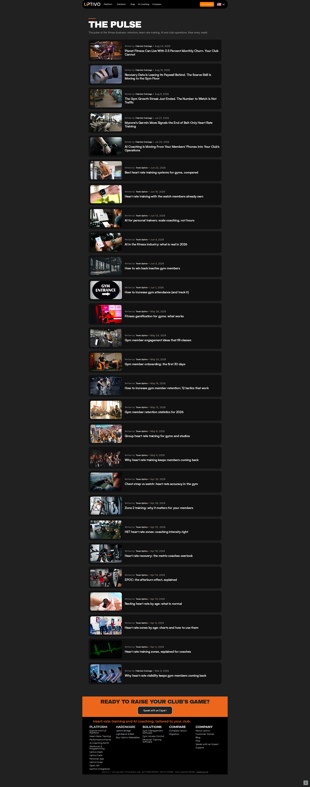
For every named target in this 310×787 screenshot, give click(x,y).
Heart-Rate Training (100, 736)
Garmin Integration (99, 769)
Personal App (96, 758)
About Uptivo (203, 730)
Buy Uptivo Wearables (128, 737)
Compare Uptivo (178, 730)
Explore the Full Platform (98, 731)
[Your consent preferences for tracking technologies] (305, 782)
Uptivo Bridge (123, 730)
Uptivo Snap (96, 762)
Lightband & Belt (125, 734)
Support (200, 747)
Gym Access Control (153, 736)
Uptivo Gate (95, 755)
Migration (174, 734)
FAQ (198, 741)
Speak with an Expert (207, 744)
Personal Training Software (152, 740)
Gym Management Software (153, 731)
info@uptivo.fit (202, 772)
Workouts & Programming (97, 747)
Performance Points (100, 739)
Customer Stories (205, 734)
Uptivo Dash (96, 752)
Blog (198, 737)
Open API (94, 765)
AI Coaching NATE (99, 743)
